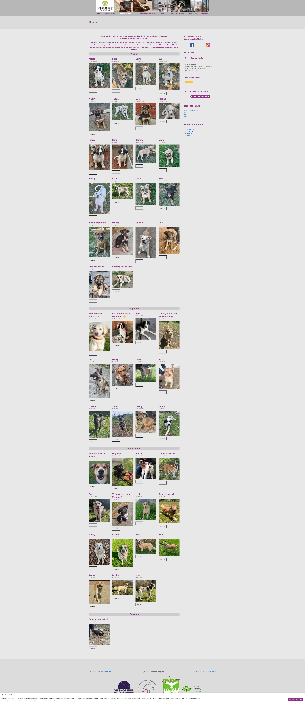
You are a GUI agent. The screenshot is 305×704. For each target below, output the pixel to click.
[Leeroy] (146, 432)
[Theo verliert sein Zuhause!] (122, 525)
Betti (138, 313)
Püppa (92, 140)
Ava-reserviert (166, 494)
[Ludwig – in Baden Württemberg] (169, 348)
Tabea (115, 99)
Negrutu (116, 453)
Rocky (139, 453)
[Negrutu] (122, 484)
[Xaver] (122, 436)
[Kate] (169, 555)
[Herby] (99, 564)
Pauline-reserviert (98, 619)
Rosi (161, 222)
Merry (115, 359)
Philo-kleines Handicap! (191, 110)
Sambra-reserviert (122, 266)
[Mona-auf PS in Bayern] (99, 482)
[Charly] (99, 437)
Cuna (138, 359)
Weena (115, 222)
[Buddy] (122, 565)
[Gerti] (146, 84)
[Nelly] (146, 204)
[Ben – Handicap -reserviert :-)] (122, 341)
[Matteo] (169, 117)
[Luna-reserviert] (169, 479)
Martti (92, 59)
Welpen (189, 135)
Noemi (92, 99)
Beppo (162, 406)
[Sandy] (99, 521)
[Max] (169, 204)
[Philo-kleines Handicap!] (99, 350)
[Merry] (122, 384)
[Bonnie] (122, 198)
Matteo (162, 99)
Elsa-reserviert (97, 266)
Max (161, 178)
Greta (161, 140)
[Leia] (99, 396)
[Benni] (122, 168)
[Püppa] (99, 169)
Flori (114, 59)
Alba (138, 534)
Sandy (92, 494)
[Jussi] (169, 89)
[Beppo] (169, 435)
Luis (138, 99)
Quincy (139, 222)
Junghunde (190, 131)
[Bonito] (122, 594)
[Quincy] (146, 257)
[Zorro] (99, 602)
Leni (138, 494)
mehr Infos (92, 90)
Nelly (138, 178)
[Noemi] (99, 130)
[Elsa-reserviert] (99, 297)
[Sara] (169, 388)
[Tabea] (122, 119)
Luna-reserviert (167, 453)
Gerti (138, 59)
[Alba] (146, 552)
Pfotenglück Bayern (106, 671)
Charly (92, 406)
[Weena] (122, 253)
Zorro (92, 575)
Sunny (92, 178)
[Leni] (146, 519)
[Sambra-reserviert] (122, 287)
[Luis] (146, 124)
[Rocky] (146, 478)
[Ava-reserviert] (169, 522)
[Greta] (169, 166)
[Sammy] (146, 162)
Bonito (115, 575)
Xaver (115, 406)
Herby (92, 534)
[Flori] (122, 87)
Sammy (139, 140)
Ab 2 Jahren (190, 129)
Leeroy (139, 406)
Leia (91, 359)
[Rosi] (169, 253)
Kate (161, 534)
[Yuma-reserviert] (99, 256)
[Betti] (146, 339)
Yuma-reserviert (97, 222)
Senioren (189, 133)
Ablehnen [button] (291, 699)
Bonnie (115, 178)
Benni (115, 140)
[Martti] (99, 87)
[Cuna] (146, 381)
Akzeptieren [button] (299, 699)
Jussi (161, 59)
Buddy (115, 534)
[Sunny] (99, 213)
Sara (161, 359)
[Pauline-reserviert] (99, 644)
